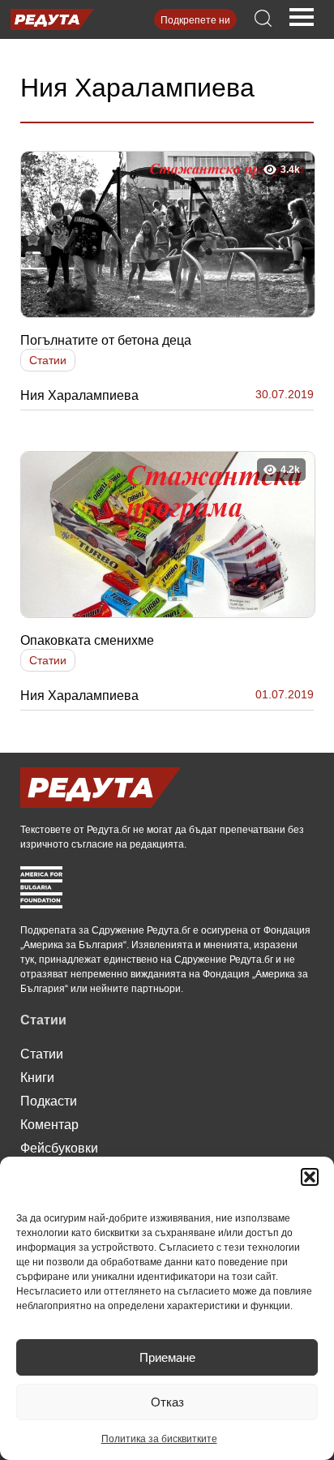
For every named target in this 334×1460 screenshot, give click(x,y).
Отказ (167, 1402)
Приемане (167, 1357)
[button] (310, 1177)
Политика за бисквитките (159, 1439)
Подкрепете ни (195, 20)
